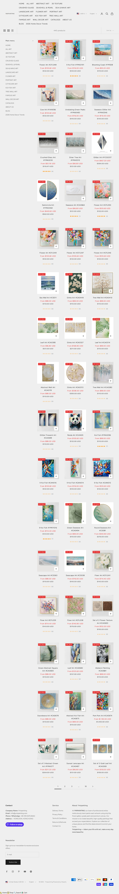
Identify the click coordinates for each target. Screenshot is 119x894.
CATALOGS (55, 20)
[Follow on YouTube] (25, 871)
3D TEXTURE (57, 4)
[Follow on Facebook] (7, 871)
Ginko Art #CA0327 (75, 342)
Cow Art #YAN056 (48, 110)
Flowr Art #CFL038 (75, 620)
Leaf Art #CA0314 (102, 342)
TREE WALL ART (56, 16)
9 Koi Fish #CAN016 (48, 483)
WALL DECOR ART (40, 20)
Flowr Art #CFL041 (103, 575)
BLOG (21, 24)
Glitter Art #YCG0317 (103, 157)
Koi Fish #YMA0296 (102, 435)
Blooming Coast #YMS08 (102, 65)
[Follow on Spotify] (31, 871)
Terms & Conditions (59, 818)
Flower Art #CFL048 (48, 65)
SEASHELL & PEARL (44, 8)
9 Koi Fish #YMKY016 (48, 528)
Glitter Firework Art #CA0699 (48, 436)
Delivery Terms (57, 811)
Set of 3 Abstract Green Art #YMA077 (48, 764)
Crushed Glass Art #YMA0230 (48, 158)
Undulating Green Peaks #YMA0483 (75, 111)
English (92, 13)
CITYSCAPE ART (26, 16)
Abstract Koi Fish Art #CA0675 (75, 717)
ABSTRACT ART (42, 4)
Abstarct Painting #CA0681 (102, 669)
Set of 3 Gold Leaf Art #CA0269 (102, 764)
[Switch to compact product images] (12, 30)
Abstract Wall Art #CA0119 (48, 388)
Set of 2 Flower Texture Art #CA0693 (102, 621)
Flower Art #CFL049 (48, 253)
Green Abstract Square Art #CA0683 (48, 669)
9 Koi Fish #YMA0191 (75, 65)
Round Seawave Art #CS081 (102, 529)
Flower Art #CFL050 (102, 205)
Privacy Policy (57, 814)
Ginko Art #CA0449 (75, 298)
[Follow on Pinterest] (19, 871)
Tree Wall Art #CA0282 (102, 387)
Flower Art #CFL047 (75, 253)
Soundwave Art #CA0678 (48, 716)
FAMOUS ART (25, 20)
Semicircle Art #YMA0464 (48, 206)
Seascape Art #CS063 (48, 575)
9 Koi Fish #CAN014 (75, 483)
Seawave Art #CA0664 (75, 205)
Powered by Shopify (59, 882)
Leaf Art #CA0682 (75, 668)
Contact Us (56, 826)
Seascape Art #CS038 (75, 575)
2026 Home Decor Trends (37, 24)
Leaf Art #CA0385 (48, 342)
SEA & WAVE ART (63, 8)
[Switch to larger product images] (4, 30)
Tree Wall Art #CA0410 (102, 298)
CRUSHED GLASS (26, 8)
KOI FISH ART (41, 16)
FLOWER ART (41, 12)
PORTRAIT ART (56, 12)
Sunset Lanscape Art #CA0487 (75, 764)
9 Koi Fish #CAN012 (102, 483)
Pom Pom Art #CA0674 (102, 716)
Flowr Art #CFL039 (48, 620)
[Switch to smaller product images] (8, 30)
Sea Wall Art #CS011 (48, 298)
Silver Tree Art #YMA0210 (75, 158)
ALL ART (30, 4)
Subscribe (13, 862)
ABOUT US (67, 20)
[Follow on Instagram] (13, 871)
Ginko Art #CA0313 (75, 387)
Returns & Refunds (59, 822)
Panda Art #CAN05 (75, 435)
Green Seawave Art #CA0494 (75, 529)
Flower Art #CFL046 (102, 253)
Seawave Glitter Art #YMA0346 (102, 111)
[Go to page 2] (92, 786)
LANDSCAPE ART (26, 12)
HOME (21, 4)
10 (86, 786)
